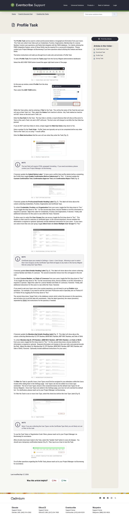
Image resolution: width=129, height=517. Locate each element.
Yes (64, 480)
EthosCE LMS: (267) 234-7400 (49, 512)
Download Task (100, 52)
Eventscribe (71, 507)
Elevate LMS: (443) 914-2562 (21, 512)
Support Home (16, 510)
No (55, 480)
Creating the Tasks (43, 14)
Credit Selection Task (102, 49)
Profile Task (99, 55)
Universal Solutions (77, 5)
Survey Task (99, 58)
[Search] (114, 14)
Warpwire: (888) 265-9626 (101, 512)
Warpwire (97, 507)
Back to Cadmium (104, 5)
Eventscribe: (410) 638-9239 (75, 512)
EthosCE (42, 507)
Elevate (15, 507)
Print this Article (106, 39)
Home (65, 5)
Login (115, 5)
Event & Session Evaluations (27, 14)
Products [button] (90, 5)
